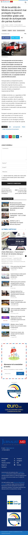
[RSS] (15, 463)
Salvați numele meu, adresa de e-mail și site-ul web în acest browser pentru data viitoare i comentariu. (14, 177)
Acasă (3, 25)
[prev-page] (3, 340)
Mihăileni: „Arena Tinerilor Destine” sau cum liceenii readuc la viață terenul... (18, 326)
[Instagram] (15, 461)
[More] (22, 37)
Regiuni (6, 25)
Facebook (19, 458)
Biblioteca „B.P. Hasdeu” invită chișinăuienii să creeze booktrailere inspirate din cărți (18, 318)
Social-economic (21, 30)
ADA (10, 127)
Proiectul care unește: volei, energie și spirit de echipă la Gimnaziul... (17, 334)
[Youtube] (15, 465)
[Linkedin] (17, 136)
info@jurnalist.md (9, 448)
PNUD (23, 127)
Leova (14, 30)
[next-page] (5, 340)
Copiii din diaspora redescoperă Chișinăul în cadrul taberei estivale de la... (18, 275)
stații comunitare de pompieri (10, 129)
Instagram (19, 460)
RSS (18, 463)
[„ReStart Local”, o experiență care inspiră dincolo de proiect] (5, 222)
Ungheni (10, 30)
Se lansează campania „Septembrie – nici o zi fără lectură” (18, 215)
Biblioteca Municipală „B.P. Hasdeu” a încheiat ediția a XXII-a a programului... (18, 302)
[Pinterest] (10, 136)
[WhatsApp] (13, 136)
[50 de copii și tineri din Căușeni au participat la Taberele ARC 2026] (5, 268)
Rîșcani (3, 225)
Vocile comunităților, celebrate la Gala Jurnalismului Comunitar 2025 (18, 310)
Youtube (19, 465)
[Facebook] (3, 136)
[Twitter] (6, 136)
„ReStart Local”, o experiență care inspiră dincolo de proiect (16, 222)
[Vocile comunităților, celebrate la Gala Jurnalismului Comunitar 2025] (5, 310)
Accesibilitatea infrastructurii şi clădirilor (5, 210)
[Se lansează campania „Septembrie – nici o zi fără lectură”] (5, 215)
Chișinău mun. (5, 217)
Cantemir (11, 25)
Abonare (20, 373)
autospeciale (16, 127)
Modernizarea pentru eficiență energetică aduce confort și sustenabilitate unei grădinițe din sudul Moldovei (17, 206)
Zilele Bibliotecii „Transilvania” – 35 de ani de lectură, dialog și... (13, 253)
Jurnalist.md (4, 256)
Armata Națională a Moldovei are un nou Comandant (7, 191)
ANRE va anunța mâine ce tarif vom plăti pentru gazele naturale (20, 191)
